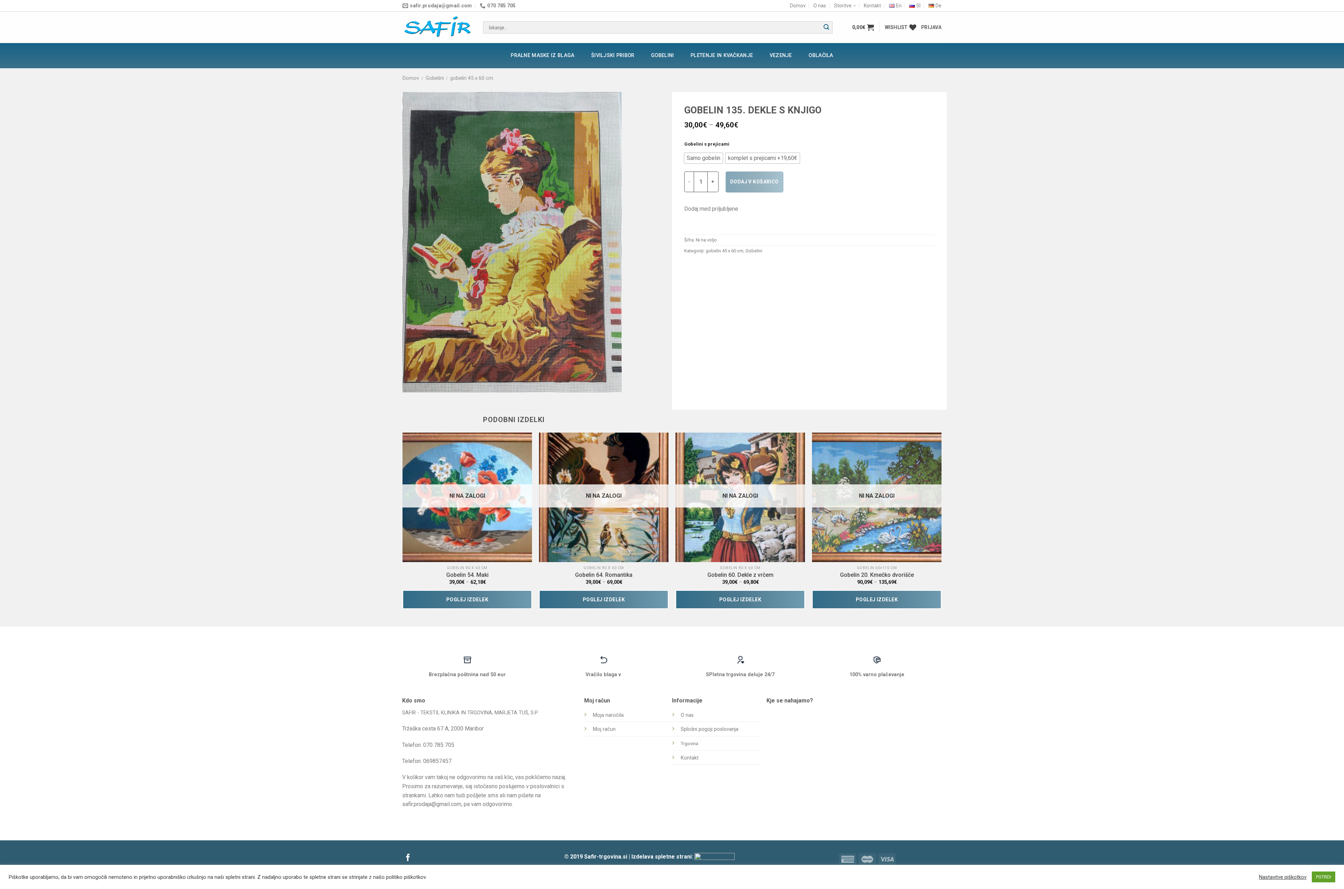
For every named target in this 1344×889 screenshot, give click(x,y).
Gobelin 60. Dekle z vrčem (740, 575)
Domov (798, 5)
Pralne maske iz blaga (542, 55)
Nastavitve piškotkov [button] (1283, 877)
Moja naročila (608, 715)
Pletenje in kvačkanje (722, 55)
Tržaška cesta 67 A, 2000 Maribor (443, 728)
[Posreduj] (826, 28)
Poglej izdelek (467, 599)
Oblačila (820, 55)
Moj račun (604, 729)
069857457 (437, 761)
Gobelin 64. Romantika (603, 575)
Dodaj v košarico (754, 181)
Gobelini (662, 55)
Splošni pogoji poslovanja (709, 729)
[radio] (703, 158)
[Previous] (403, 523)
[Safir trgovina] (437, 27)
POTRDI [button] (1323, 877)
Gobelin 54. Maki (467, 575)
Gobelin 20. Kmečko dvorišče (877, 575)
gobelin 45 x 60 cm (471, 78)
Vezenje (781, 55)
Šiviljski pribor (613, 55)
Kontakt (872, 5)
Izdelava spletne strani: (662, 856)
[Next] (941, 523)
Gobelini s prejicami (706, 144)
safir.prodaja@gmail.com (431, 804)
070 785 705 (438, 745)
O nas (819, 5)
